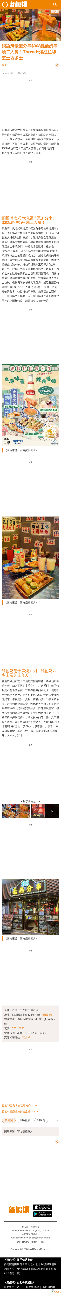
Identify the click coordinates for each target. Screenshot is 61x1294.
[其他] (56, 66)
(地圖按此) (46, 1014)
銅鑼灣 (41, 1120)
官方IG (26, 1037)
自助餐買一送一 (13, 1286)
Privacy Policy (37, 1241)
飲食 (4, 65)
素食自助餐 (48, 1286)
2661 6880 (18, 1028)
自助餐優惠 (32, 1286)
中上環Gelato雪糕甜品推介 (32, 1268)
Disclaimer (22, 1241)
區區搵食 (25, 1120)
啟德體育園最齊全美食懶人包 (21, 1264)
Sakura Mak (8, 73)
